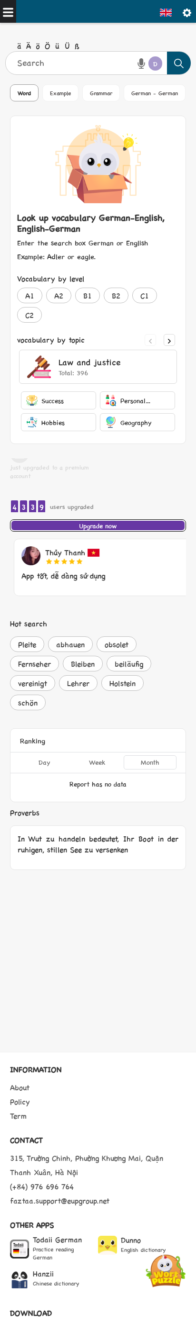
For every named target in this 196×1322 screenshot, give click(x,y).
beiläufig (129, 663)
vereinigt (32, 683)
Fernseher (34, 663)
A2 (58, 295)
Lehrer (78, 683)
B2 (116, 295)
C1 (144, 295)
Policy (20, 1101)
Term (18, 1115)
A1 (29, 295)
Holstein (122, 683)
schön (28, 702)
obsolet (116, 644)
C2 (29, 314)
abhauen (70, 644)
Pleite (27, 644)
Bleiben (83, 663)
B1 (87, 295)
